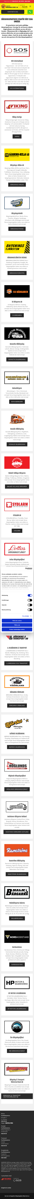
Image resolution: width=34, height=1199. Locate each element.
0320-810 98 (15, 1)
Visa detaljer (25, 616)
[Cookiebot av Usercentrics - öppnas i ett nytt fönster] (25, 569)
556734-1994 (9, 1123)
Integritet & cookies (6, 1187)
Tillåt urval (17, 625)
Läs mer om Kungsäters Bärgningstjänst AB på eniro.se (17, 1196)
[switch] (30, 600)
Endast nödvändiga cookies (17, 629)
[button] (30, 6)
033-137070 (21, 1)
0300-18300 (27, 1)
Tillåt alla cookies (17, 620)
